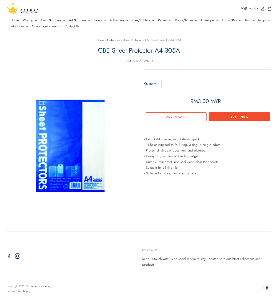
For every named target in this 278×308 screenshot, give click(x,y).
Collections (113, 40)
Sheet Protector (132, 40)
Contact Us (72, 26)
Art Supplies (78, 20)
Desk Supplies (51, 20)
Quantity (150, 83)
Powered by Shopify (18, 291)
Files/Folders (141, 20)
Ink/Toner (17, 26)
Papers (163, 20)
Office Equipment (45, 26)
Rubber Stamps (256, 20)
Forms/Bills (230, 20)
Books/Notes (184, 20)
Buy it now (239, 116)
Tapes (98, 20)
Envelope (208, 20)
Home (14, 20)
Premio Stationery (139, 60)
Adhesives (117, 20)
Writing (28, 20)
